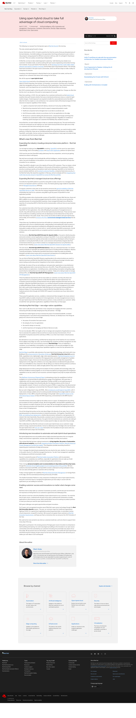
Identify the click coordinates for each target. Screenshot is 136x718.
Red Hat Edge (23, 352)
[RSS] (115, 36)
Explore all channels (104, 586)
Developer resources (29, 669)
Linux (28, 30)
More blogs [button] (42, 9)
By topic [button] (26, 9)
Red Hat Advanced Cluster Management (54, 472)
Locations (25, 695)
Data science (46, 28)
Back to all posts (23, 42)
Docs (116, 3)
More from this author (39, 563)
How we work (93, 673)
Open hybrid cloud (24, 81)
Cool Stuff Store (56, 695)
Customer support (28, 666)
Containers (39, 28)
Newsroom (115, 671)
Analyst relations (94, 679)
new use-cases (39, 427)
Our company (94, 671)
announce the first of (42, 217)
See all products (5, 671)
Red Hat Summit (64, 695)
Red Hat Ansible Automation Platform (48, 457)
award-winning (113, 667)
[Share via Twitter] (93, 36)
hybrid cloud (70, 95)
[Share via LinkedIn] (91, 36)
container (41, 150)
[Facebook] (98, 654)
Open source (34, 30)
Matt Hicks (91, 18)
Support (121, 3)
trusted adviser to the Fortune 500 (98, 666)
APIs (53, 26)
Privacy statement (11, 700)
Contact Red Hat (31, 695)
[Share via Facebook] (89, 36)
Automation (30, 601)
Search (113, 43)
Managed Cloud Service (30, 185)
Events (20, 695)
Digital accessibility (38, 700)
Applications (75, 624)
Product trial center (50, 662)
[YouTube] (95, 654)
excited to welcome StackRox (46, 171)
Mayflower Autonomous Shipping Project (33, 377)
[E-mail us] (95, 36)
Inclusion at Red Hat (47, 695)
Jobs (114, 679)
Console (111, 3)
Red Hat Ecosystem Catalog (30, 673)
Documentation (27, 675)
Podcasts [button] (33, 9)
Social (70, 669)
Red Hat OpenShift (6, 666)
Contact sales (71, 662)
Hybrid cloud (22, 30)
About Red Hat (10, 695)
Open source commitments (119, 673)
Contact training (72, 666)
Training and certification (29, 662)
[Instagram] (105, 654)
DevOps (53, 28)
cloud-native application (53, 150)
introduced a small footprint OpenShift (59, 390)
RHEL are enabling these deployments (30, 415)
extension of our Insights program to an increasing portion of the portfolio (46, 466)
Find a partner (27, 671)
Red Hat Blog (8, 9)
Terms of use (18, 700)
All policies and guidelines (28, 700)
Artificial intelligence (45, 26)
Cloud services (31, 28)
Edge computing (60, 28)
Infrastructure (53, 624)
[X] (102, 654)
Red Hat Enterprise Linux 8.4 (66, 356)
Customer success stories (96, 676)
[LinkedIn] (91, 654)
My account (26, 664)
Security (96, 601)
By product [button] (17, 9)
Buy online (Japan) (50, 666)
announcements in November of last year (39, 354)
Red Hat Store (49, 664)
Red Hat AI (4, 662)
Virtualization (98, 623)
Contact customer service (74, 664)
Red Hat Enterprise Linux (7, 664)
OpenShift (53, 148)
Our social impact (116, 676)
